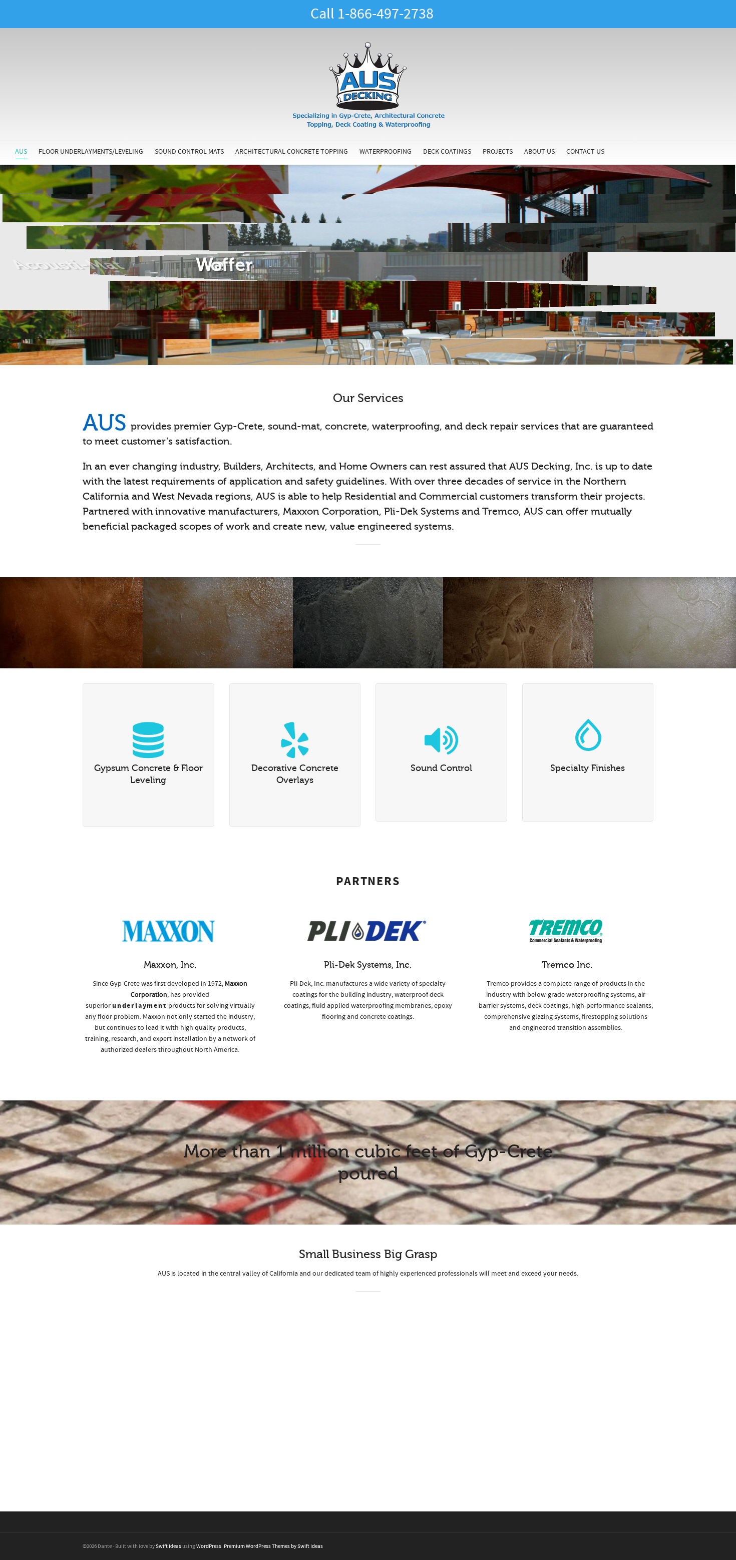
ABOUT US (539, 151)
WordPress (208, 1546)
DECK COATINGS (447, 151)
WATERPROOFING (385, 151)
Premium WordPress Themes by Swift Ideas (273, 1546)
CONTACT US (585, 151)
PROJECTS (498, 151)
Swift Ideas (168, 1546)
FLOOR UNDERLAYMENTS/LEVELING (91, 151)
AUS (21, 151)
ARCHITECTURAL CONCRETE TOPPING (291, 151)
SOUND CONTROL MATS (189, 151)
